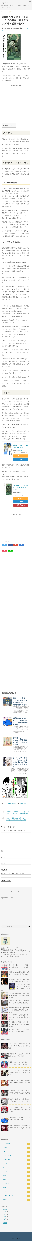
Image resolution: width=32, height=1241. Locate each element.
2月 (5, 1216)
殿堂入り (16, 1199)
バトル (16, 1147)
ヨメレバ (21, 450)
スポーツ (16, 1183)
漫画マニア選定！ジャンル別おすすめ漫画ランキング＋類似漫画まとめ (20, 701)
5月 (5, 1212)
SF (16, 1151)
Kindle (21, 459)
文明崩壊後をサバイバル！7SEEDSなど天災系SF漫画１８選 (20, 721)
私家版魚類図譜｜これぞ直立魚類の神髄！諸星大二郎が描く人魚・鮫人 (19, 1010)
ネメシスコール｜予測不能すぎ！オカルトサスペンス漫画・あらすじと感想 (19, 1046)
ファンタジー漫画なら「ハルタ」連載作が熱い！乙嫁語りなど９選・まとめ (20, 762)
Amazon (20, 456)
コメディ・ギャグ (16, 1195)
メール (3, 857)
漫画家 (14, 803)
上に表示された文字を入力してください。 (14, 873)
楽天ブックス (21, 505)
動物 (16, 1187)
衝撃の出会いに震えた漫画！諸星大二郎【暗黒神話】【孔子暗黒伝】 (19, 974)
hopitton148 (22, 803)
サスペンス (16, 1159)
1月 (5, 1219)
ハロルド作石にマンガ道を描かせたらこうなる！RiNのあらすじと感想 (17, 819)
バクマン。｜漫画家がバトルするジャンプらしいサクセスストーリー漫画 (17, 812)
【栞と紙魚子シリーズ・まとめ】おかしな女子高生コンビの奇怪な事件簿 (19, 995)
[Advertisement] (16, 103)
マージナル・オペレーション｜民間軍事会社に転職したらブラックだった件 (19, 1072)
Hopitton (5, 3)
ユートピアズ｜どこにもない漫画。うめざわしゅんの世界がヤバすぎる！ (19, 1017)
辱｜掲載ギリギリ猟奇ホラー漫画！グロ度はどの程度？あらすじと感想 (19, 1024)
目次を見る (12, 125)
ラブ (16, 1191)
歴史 (16, 1175)
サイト (3, 863)
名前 (2, 851)
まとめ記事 (16, 1143)
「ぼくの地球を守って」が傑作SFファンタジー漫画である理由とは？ (19, 1003)
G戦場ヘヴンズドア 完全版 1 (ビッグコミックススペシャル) (20, 487)
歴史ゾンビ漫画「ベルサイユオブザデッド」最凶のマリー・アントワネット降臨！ (19, 1109)
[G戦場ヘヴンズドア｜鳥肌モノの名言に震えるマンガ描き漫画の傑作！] (21, 545)
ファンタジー (16, 1155)
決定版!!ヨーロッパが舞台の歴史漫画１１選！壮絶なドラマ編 (20, 741)
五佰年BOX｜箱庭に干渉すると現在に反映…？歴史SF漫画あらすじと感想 (19, 1083)
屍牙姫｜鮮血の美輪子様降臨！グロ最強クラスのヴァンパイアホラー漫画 (19, 1128)
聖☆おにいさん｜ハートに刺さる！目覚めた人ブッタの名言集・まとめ (19, 967)
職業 (9, 803)
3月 (5, 1214)
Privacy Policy (16, 1236)
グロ (16, 1167)
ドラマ (24, 28)
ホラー (16, 1163)
